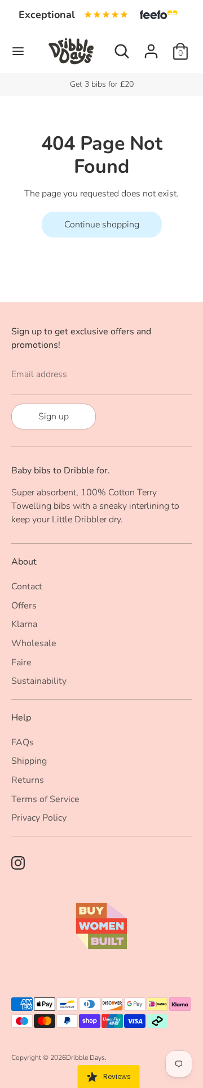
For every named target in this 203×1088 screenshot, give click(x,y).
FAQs (22, 742)
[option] (101, 84)
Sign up (53, 416)
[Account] (151, 47)
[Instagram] (18, 863)
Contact (26, 586)
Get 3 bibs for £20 (102, 84)
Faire (21, 662)
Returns (27, 780)
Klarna (24, 624)
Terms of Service (45, 799)
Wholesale (33, 643)
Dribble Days (85, 1057)
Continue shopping (101, 224)
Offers (24, 605)
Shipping (29, 761)
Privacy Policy (39, 818)
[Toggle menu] (18, 51)
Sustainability (39, 681)
